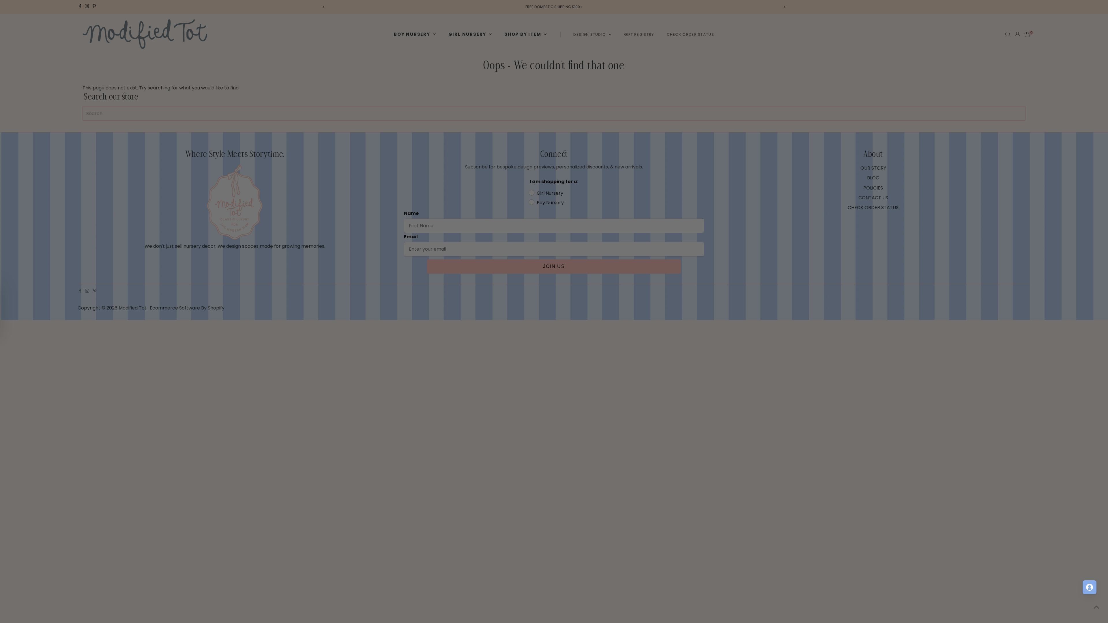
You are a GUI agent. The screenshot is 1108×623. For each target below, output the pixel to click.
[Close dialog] (659, 234)
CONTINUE (610, 371)
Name (566, 283)
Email (565, 310)
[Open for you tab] (1089, 587)
